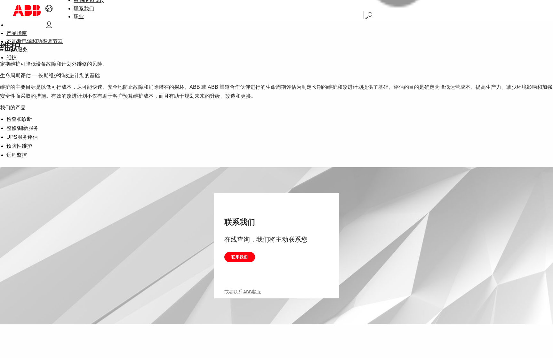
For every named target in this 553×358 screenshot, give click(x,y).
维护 (11, 57)
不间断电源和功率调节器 (34, 41)
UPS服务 (17, 49)
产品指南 (16, 33)
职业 (79, 16)
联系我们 (84, 8)
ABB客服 (252, 292)
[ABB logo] (27, 10)
